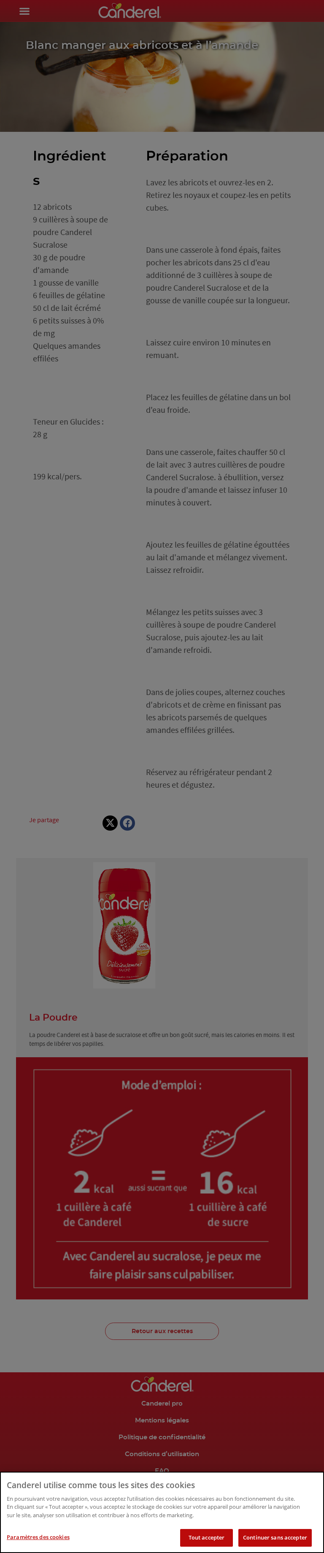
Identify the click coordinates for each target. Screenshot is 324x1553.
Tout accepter (207, 1537)
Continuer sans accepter (275, 1537)
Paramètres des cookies (38, 1537)
